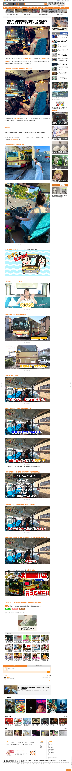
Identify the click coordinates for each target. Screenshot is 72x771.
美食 (44, 7)
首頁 (5, 7)
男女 (27, 606)
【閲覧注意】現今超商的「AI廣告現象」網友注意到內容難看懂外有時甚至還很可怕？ (27, 737)
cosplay (8, 744)
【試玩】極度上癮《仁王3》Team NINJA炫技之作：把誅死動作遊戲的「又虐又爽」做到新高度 (54, 725)
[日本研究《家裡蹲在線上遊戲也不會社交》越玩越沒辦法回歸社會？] (60, 69)
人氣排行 (55, 33)
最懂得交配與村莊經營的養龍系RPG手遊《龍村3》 (18, 725)
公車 (19, 606)
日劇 (29, 744)
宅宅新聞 (10, 0)
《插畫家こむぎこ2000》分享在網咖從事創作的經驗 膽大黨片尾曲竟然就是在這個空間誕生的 (59, 123)
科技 (41, 7)
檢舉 (49, 677)
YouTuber (38, 606)
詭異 (34, 7)
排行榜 (23, 0)
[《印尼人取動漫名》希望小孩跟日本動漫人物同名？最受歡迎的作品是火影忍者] (60, 50)
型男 (28, 7)
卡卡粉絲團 (58, 0)
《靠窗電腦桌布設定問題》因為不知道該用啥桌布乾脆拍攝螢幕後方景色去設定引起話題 (45, 737)
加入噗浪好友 (16, 4)
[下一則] (70, 384)
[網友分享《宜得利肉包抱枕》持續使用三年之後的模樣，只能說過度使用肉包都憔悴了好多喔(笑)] (60, 148)
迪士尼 (21, 742)
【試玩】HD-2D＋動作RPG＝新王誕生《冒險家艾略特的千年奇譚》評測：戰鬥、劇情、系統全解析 (36, 725)
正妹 (11, 7)
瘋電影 (12, 742)
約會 (29, 606)
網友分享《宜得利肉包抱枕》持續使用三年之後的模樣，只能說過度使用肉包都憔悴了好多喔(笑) (60, 152)
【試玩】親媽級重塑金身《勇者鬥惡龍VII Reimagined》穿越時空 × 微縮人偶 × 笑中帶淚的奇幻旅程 (63, 725)
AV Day (18, 744)
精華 (64, 7)
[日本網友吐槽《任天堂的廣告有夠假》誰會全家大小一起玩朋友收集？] (60, 73)
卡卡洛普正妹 (51, 749)
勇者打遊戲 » (8, 716)
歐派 (26, 742)
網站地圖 (18, 763)
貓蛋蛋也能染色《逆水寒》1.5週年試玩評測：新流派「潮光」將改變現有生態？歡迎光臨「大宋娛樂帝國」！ (27, 725)
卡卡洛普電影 (51, 747)
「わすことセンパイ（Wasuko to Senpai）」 (26, 249)
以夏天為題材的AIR (28, 14)
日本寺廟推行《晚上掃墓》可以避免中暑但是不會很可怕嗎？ (36, 737)
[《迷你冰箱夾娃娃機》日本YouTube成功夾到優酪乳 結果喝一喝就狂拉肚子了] (60, 46)
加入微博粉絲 (51, 752)
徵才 (33, 763)
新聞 (50, 757)
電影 (17, 0)
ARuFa (21, 744)
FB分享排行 (64, 33)
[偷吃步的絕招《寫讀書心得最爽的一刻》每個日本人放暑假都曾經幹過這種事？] (58, 192)
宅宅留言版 (15, 665)
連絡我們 (42, 763)
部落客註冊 (29, 763)
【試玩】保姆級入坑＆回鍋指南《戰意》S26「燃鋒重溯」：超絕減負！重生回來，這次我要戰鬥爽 (45, 725)
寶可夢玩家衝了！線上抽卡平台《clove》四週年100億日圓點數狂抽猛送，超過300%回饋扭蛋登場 (9, 725)
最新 (8, 7)
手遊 (23, 744)
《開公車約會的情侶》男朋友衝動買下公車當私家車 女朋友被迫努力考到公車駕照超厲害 (26, 132)
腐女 (10, 742)
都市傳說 (28, 742)
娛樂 (37, 7)
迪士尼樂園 (23, 606)
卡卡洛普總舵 (51, 742)
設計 (54, 7)
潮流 (57, 7)
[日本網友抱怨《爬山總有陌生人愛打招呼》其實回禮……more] (60, 160)
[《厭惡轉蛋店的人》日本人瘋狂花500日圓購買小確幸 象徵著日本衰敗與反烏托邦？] (60, 55)
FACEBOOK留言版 (39, 665)
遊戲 (47, 7)
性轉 (19, 742)
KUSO (31, 7)
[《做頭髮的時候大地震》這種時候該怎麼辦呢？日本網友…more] (60, 132)
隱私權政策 (23, 763)
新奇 (21, 7)
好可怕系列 (16, 742)
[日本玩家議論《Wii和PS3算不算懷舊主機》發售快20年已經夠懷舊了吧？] (60, 41)
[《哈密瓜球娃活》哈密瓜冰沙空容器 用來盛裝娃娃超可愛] (60, 78)
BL (8, 742)
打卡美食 (35, 5)
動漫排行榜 (14, 744)
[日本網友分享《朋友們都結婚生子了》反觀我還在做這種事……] (60, 177)
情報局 (20, 0)
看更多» (65, 716)
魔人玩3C (27, 5)
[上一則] (1, 384)
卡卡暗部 (37, 763)
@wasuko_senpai (14, 139)
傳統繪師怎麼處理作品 (44, 14)
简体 (62, 0)
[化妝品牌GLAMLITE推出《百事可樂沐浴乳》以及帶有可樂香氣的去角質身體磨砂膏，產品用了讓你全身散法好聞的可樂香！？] (60, 36)
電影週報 (32, 744)
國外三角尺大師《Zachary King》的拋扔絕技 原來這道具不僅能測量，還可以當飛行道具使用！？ (54, 737)
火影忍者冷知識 (59, 14)
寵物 (24, 7)
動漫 (14, 7)
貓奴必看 (32, 742)
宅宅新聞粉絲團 (15, 4)
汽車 (61, 7)
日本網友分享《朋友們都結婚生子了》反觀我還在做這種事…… (60, 181)
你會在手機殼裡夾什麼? (12, 14)
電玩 (38, 5)
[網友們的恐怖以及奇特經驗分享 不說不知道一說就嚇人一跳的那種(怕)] (60, 64)
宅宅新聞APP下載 (18, 4)
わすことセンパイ (20, 612)
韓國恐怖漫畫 (32, 5)
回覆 (49, 680)
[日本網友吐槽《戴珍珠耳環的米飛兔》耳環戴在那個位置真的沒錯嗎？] (60, 59)
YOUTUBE (14, 606)
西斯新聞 (14, 0)
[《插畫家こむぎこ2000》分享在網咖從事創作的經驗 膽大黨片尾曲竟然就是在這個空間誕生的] (60, 119)
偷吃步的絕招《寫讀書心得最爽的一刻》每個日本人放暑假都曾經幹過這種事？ (63, 737)
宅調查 (43, 5)
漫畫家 (11, 744)
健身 (41, 5)
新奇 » (6, 728)
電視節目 (33, 606)
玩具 (51, 7)
